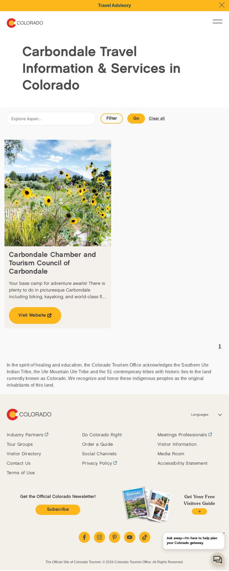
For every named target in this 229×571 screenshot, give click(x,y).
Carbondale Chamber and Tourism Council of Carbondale (52, 263)
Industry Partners (25, 435)
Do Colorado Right (102, 435)
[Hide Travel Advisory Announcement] (222, 5)
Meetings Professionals (182, 435)
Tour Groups (20, 444)
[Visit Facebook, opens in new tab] (84, 537)
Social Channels (99, 454)
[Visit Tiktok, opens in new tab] (144, 537)
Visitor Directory (24, 454)
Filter (111, 118)
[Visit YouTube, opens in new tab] (129, 537)
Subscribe (58, 509)
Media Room (171, 454)
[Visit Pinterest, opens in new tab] (114, 537)
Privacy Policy (97, 463)
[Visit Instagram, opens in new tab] (99, 537)
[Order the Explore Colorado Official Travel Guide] (199, 511)
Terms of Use (21, 473)
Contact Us (18, 463)
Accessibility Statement (182, 463)
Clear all (157, 118)
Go (136, 118)
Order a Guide (97, 444)
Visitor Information (177, 444)
